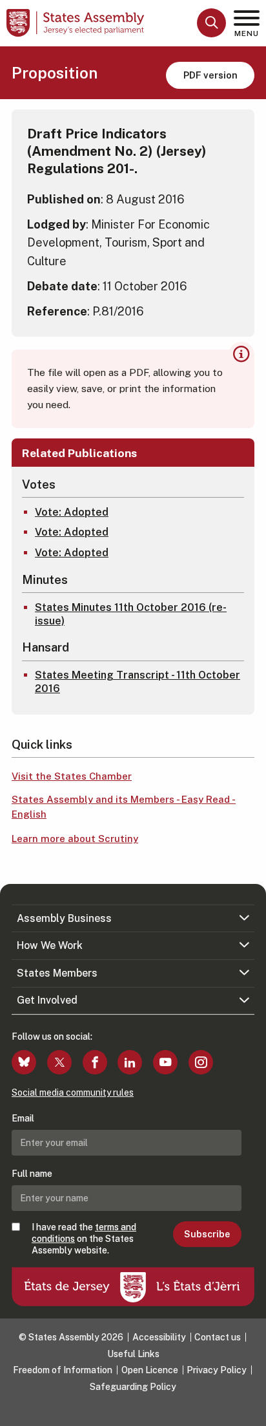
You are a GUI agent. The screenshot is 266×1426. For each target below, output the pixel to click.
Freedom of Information (62, 1370)
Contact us (217, 1337)
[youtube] (165, 1062)
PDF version (210, 75)
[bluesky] (24, 1062)
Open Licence (149, 1370)
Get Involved (47, 1000)
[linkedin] (130, 1062)
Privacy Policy (217, 1370)
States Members (57, 973)
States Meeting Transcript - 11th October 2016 (137, 682)
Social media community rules (73, 1092)
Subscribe (207, 1234)
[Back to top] (250, 1410)
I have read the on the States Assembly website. (84, 1238)
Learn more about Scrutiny (75, 838)
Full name (32, 1173)
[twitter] (59, 1062)
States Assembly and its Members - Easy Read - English (124, 807)
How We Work (50, 945)
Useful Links (133, 1354)
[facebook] (95, 1062)
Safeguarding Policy (133, 1387)
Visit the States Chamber (72, 776)
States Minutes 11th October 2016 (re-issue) (131, 614)
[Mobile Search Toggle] (211, 22)
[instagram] (201, 1062)
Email (23, 1118)
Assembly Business (64, 918)
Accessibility (159, 1337)
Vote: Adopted (71, 512)
